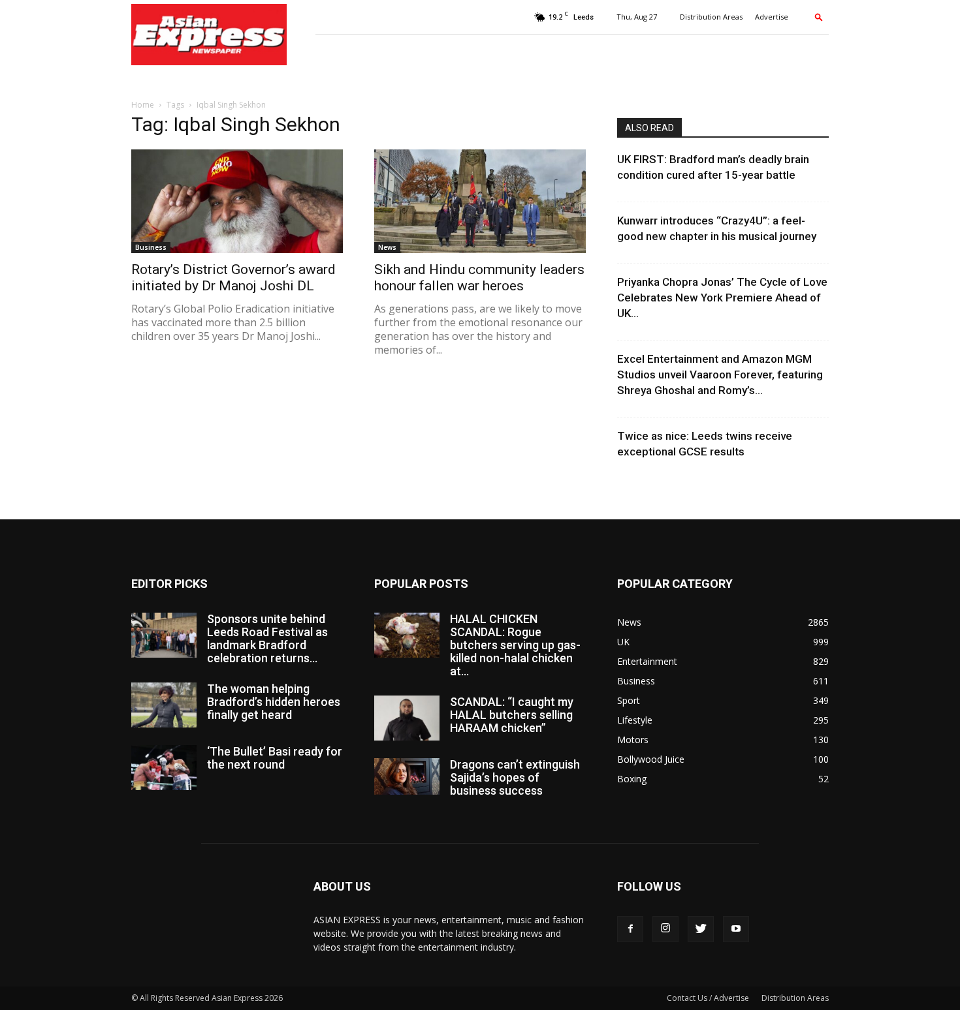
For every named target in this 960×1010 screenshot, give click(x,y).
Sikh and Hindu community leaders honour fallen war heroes (479, 278)
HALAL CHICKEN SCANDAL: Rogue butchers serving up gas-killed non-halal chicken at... (515, 645)
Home (142, 104)
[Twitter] (701, 929)
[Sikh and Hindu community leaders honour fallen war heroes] (480, 201)
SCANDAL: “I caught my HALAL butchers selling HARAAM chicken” (511, 715)
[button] (819, 17)
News (387, 247)
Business (151, 247)
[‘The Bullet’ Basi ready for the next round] (164, 767)
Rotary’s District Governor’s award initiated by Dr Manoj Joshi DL (233, 278)
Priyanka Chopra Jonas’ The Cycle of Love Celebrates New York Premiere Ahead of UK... (722, 297)
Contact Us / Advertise (708, 997)
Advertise (771, 17)
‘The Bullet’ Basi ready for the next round (274, 757)
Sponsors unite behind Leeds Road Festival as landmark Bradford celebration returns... (267, 638)
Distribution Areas (711, 17)
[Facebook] (630, 929)
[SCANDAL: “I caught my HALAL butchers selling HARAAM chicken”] (407, 718)
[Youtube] (736, 929)
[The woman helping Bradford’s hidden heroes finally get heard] (164, 704)
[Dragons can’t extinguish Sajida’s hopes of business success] (407, 776)
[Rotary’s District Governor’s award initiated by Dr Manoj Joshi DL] (237, 201)
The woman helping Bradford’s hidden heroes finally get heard (273, 702)
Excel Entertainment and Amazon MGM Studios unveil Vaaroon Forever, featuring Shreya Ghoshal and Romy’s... (720, 374)
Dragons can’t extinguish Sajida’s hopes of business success (515, 777)
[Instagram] (665, 929)
